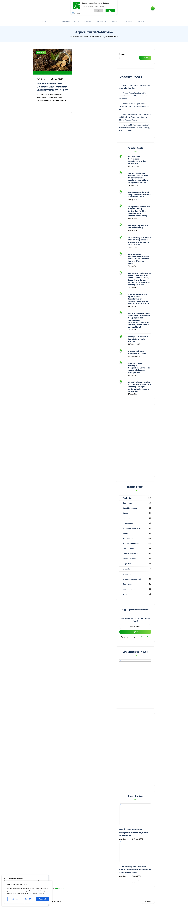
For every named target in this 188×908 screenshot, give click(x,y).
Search (122, 54)
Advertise (141, 21)
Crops (76, 21)
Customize (14, 899)
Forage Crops (128, 549)
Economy (126, 518)
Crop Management (130, 508)
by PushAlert (77, 13)
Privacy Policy (145, 637)
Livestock (88, 21)
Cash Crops (127, 503)
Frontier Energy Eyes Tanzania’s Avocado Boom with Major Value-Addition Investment (134, 96)
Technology (115, 21)
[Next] (137, 881)
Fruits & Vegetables (130, 554)
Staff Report (41, 79)
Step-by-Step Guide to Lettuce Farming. (138, 226)
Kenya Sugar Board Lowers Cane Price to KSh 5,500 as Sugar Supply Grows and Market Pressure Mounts (135, 117)
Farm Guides (101, 21)
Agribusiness (65, 21)
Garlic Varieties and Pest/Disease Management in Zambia (134, 832)
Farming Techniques (131, 544)
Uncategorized (128, 589)
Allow (110, 11)
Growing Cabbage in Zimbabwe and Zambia (138, 352)
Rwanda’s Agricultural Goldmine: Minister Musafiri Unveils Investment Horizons (52, 86)
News (44, 21)
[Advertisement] (135, 440)
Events (53, 21)
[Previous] (133, 881)
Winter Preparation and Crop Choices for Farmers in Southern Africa (139, 194)
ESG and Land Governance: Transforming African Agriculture (137, 160)
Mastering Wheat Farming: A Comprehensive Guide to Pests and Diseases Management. (139, 368)
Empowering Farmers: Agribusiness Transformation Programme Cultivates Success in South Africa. (138, 299)
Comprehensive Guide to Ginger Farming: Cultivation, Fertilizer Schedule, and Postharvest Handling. (139, 211)
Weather (129, 21)
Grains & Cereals (129, 559)
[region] (28, 892)
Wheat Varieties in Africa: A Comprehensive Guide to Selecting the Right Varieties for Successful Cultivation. (139, 386)
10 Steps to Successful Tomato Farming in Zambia (138, 339)
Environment (128, 523)
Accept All (42, 899)
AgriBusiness (41, 52)
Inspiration (127, 564)
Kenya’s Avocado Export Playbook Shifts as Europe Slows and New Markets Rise (134, 106)
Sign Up (135, 632)
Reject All (28, 899)
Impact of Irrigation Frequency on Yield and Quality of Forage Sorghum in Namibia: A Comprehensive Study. (138, 178)
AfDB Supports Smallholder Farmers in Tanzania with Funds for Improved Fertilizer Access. (138, 259)
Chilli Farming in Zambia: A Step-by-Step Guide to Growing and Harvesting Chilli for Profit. (139, 241)
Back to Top (148, 901)
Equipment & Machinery (132, 528)
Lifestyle (126, 569)
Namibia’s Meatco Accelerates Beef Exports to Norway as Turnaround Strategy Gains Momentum (134, 128)
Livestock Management (132, 579)
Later (98, 11)
